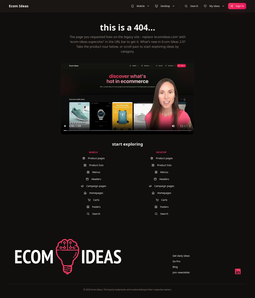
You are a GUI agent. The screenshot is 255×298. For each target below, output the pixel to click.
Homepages (96, 193)
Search (194, 6)
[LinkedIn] (238, 271)
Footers (96, 206)
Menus (96, 172)
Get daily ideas (181, 255)
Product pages (96, 158)
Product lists (96, 165)
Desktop (165, 6)
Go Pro (176, 261)
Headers (96, 179)
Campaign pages (96, 186)
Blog (175, 266)
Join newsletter (181, 272)
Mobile (141, 6)
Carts (96, 200)
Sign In (240, 6)
